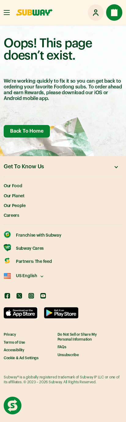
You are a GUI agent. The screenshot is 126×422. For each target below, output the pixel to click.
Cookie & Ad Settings (21, 358)
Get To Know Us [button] (24, 166)
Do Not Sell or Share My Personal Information (77, 337)
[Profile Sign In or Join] (96, 12)
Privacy (10, 334)
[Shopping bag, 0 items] (114, 12)
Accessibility (14, 350)
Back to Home (26, 131)
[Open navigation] (7, 12)
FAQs (61, 347)
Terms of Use (14, 342)
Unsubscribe (68, 355)
